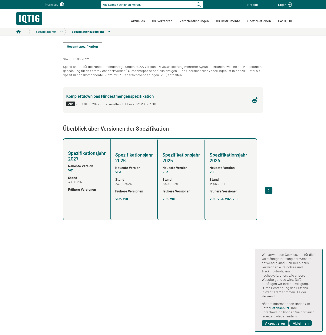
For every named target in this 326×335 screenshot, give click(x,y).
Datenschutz (279, 308)
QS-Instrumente (228, 21)
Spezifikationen (259, 21)
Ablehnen (301, 323)
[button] (252, 4)
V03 (118, 172)
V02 (118, 199)
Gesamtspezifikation (82, 46)
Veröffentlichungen (194, 21)
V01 (70, 170)
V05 (212, 172)
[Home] (23, 31)
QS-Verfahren (162, 21)
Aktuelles (138, 21)
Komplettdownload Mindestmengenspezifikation (110, 96)
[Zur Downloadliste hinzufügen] (255, 100)
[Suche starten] (199, 4)
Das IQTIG (285, 21)
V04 (213, 199)
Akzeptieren (275, 323)
